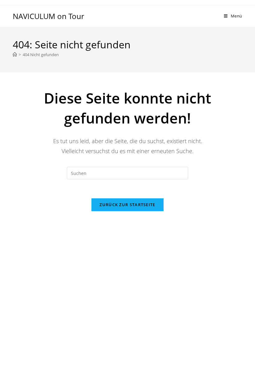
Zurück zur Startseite (127, 204)
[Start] (15, 54)
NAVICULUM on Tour (48, 16)
